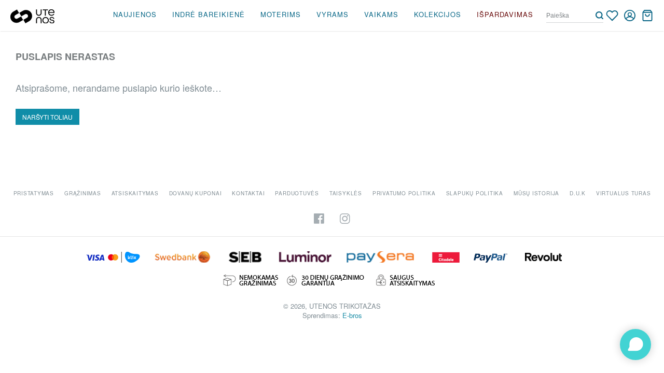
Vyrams (332, 14)
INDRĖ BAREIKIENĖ (208, 14)
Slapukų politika (474, 193)
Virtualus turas (623, 193)
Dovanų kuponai (195, 193)
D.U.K (578, 193)
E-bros (352, 315)
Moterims (280, 14)
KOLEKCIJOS (437, 14)
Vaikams (381, 14)
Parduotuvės (297, 193)
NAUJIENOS (135, 14)
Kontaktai (248, 193)
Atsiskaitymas (135, 193)
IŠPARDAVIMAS (505, 14)
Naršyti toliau (47, 116)
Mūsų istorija (536, 193)
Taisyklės (345, 193)
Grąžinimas (82, 193)
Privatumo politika (404, 193)
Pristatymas (33, 193)
